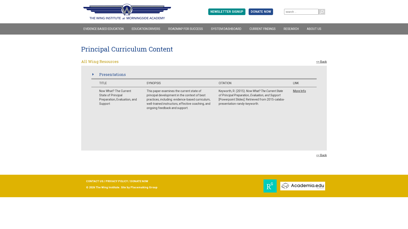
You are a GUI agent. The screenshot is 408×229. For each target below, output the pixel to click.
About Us (314, 29)
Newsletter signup (226, 12)
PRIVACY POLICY (117, 181)
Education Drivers (146, 29)
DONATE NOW (261, 12)
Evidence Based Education (104, 29)
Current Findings (262, 29)
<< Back (321, 61)
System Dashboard (226, 29)
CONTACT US (94, 181)
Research (291, 29)
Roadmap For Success (185, 29)
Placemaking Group (143, 187)
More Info (299, 91)
